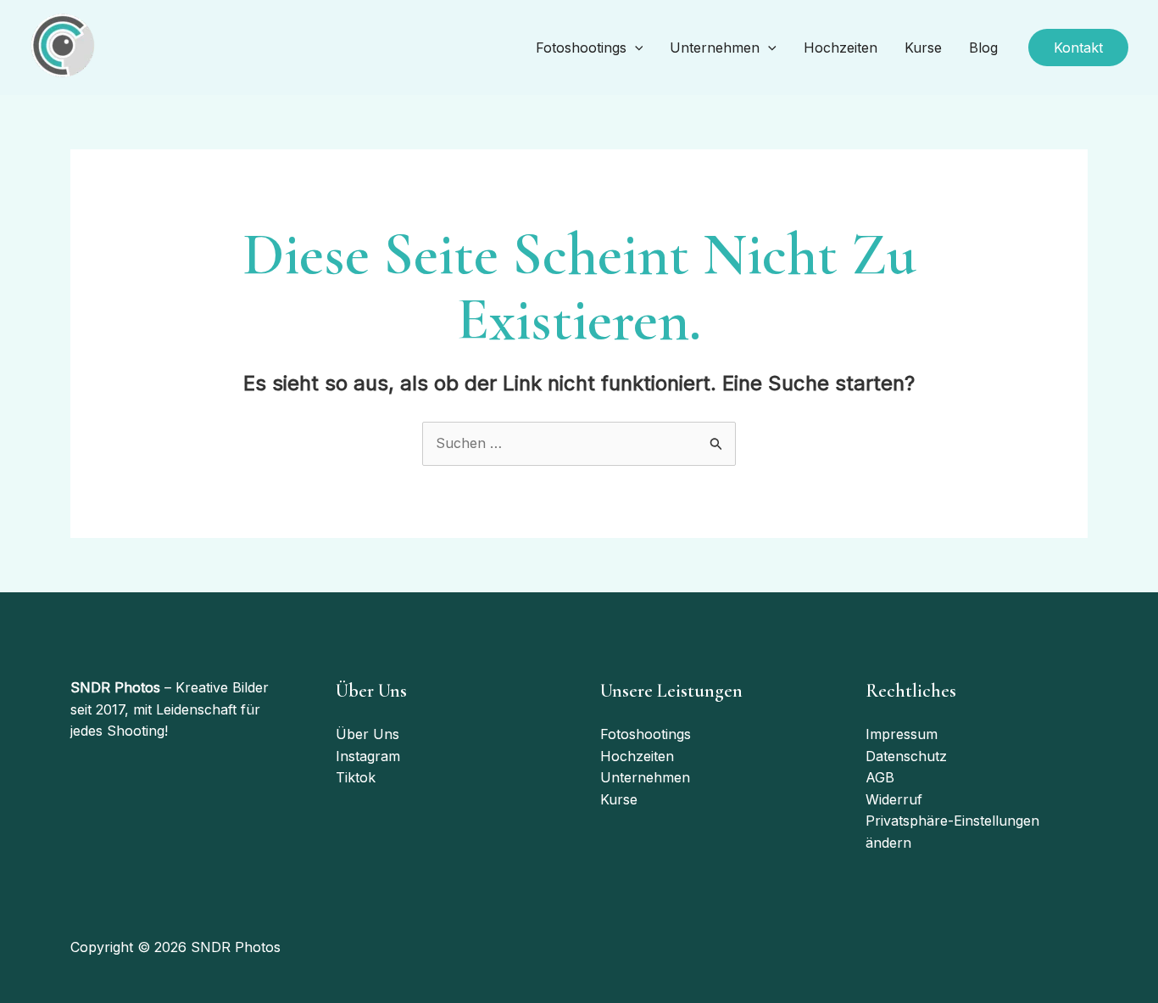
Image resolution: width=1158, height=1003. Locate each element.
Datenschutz (906, 756)
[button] (1078, 47)
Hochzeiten (840, 47)
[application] (634, 48)
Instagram (368, 756)
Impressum (902, 734)
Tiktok (356, 777)
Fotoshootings (581, 47)
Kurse (923, 47)
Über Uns (367, 734)
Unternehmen (715, 47)
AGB (880, 777)
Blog (983, 47)
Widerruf (894, 799)
